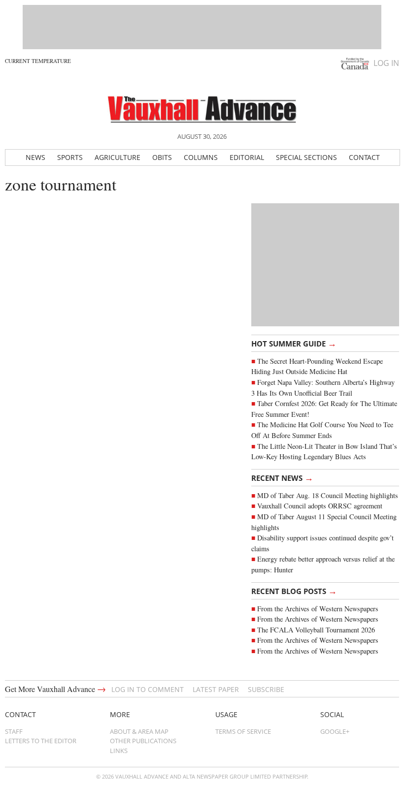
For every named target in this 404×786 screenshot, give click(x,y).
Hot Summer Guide (294, 343)
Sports (70, 157)
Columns (201, 157)
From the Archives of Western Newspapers (317, 608)
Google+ (334, 731)
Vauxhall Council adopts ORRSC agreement (319, 505)
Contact (364, 157)
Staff (14, 731)
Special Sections (306, 157)
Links (119, 750)
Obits (162, 157)
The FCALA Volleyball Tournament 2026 (316, 629)
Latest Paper (216, 689)
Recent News (282, 477)
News (35, 157)
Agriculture (117, 157)
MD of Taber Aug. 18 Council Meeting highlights (327, 495)
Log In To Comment (147, 689)
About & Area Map (139, 731)
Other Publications (143, 740)
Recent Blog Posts (294, 591)
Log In (386, 63)
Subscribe (266, 689)
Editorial (247, 157)
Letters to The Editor (40, 740)
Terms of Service (243, 731)
